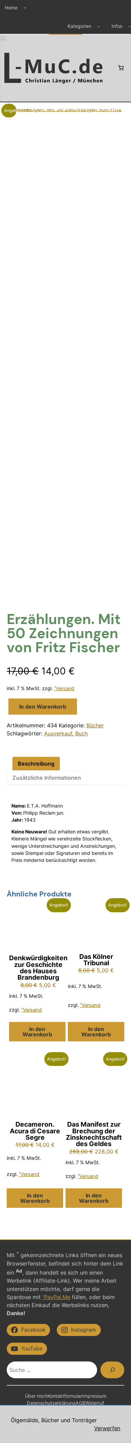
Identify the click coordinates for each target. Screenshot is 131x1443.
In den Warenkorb (42, 706)
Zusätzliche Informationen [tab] (46, 777)
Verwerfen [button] (107, 1428)
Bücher (95, 725)
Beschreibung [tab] (36, 763)
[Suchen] (112, 1369)
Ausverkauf (58, 733)
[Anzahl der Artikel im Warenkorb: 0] (121, 67)
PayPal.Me (57, 1297)
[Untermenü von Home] (25, 7)
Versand (65, 688)
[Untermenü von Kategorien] (98, 26)
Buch (81, 733)
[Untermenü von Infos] (129, 26)
